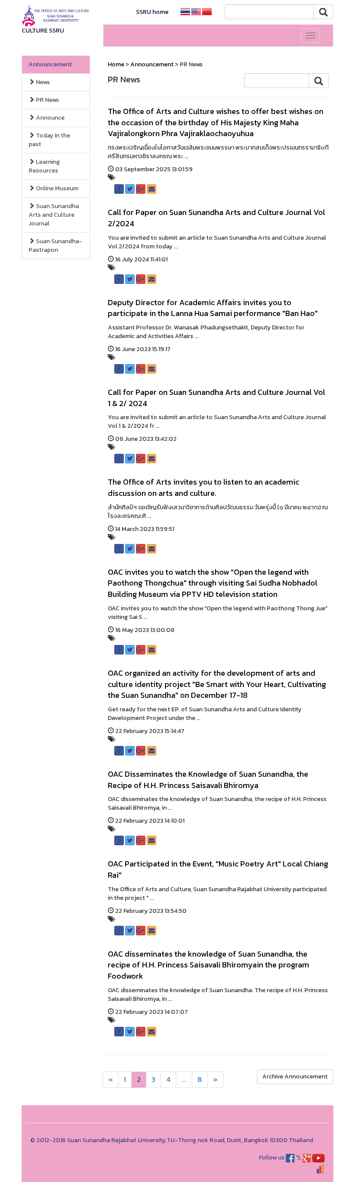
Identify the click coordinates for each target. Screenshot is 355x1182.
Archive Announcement (295, 1076)
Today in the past (49, 140)
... (184, 1079)
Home (116, 64)
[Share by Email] (151, 189)
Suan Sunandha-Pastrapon (55, 245)
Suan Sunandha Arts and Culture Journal (54, 215)
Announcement (50, 64)
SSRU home (152, 11)
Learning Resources (44, 166)
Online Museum (56, 188)
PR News (47, 99)
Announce (50, 117)
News (42, 82)
